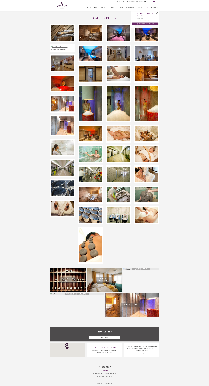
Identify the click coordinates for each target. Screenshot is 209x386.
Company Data (137, 346)
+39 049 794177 (144, 1)
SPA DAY (121, 8)
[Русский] (158, 1)
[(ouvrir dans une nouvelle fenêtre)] (62, 33)
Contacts (140, 8)
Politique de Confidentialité (150, 346)
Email (110, 352)
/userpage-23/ (152, 348)
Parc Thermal (104, 8)
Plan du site (129, 346)
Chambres (96, 8)
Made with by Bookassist (104, 383)
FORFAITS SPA (114, 8)
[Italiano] (150, 1)
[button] (67, 346)
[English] (152, 1)
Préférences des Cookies (141, 350)
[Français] (154, 1)
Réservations (155, 8)
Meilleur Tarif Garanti (132, 348)
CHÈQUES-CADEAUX (130, 8)
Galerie (146, 8)
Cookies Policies (143, 348)
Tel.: (102, 352)
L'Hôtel (89, 8)
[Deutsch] (156, 1)
